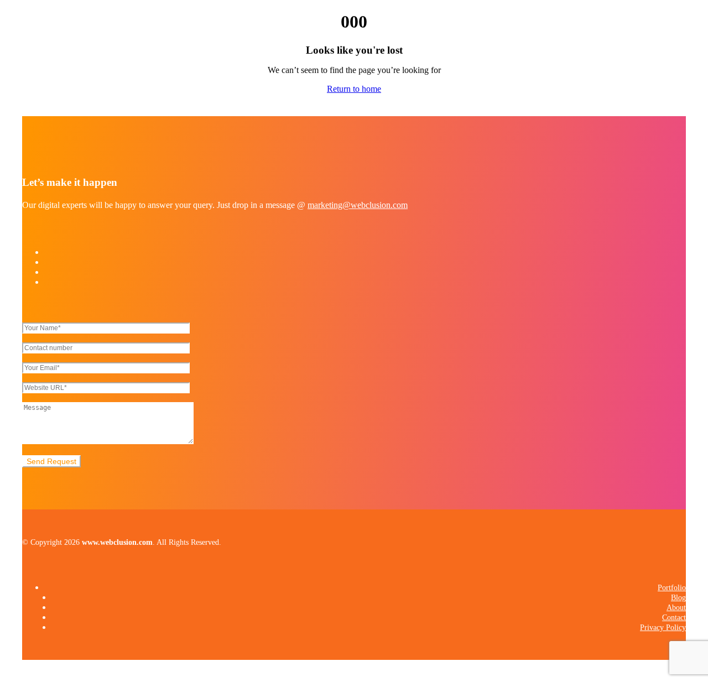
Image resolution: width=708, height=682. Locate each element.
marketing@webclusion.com (358, 205)
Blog (678, 598)
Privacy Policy (663, 627)
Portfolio (672, 588)
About (676, 607)
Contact (674, 617)
